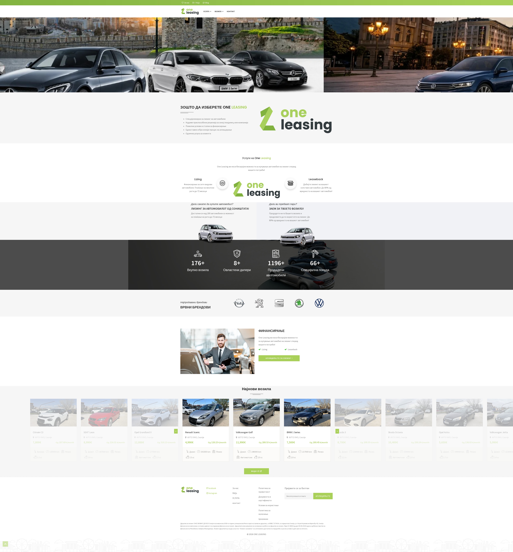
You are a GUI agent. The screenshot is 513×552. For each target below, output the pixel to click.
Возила (218, 11)
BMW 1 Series (293, 432)
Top (5, 544)
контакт (231, 11)
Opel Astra (444, 432)
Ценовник (263, 519)
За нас (235, 488)
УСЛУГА (206, 11)
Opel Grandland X (142, 432)
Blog (207, 2)
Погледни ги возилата (182, 74)
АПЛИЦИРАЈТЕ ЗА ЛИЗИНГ (279, 358)
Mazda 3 (341, 432)
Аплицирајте (323, 496)
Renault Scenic (192, 432)
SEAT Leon (89, 432)
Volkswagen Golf (244, 432)
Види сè (255, 471)
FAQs (234, 493)
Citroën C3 (38, 432)
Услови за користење (269, 505)
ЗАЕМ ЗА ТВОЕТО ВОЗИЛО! (286, 208)
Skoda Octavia (395, 432)
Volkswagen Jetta (499, 432)
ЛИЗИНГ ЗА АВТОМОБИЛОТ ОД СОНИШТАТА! (220, 208)
